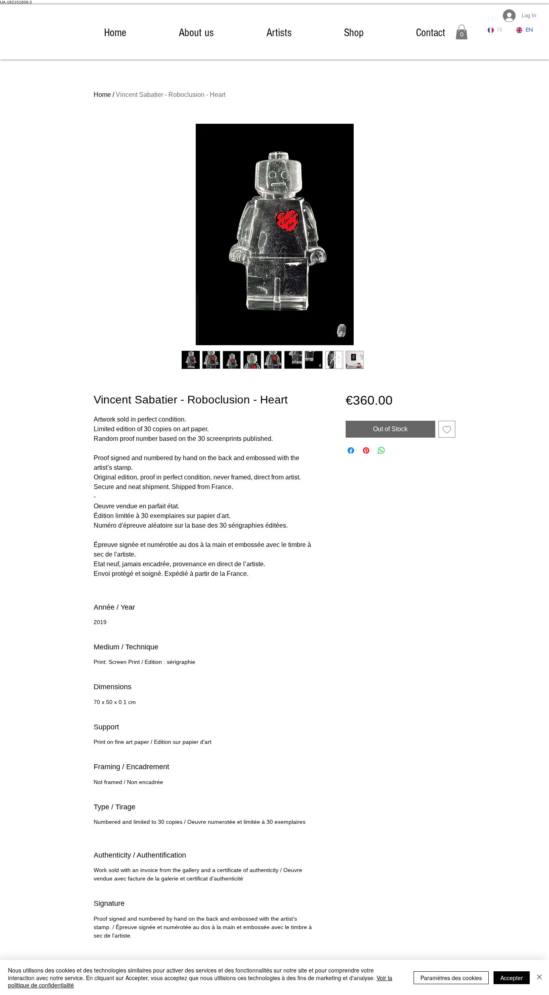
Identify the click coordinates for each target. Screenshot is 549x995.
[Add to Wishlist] (446, 429)
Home (102, 94)
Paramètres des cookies (451, 978)
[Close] (539, 977)
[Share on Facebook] (351, 450)
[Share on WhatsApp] (381, 450)
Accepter (511, 978)
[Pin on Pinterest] (366, 450)
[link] (461, 32)
